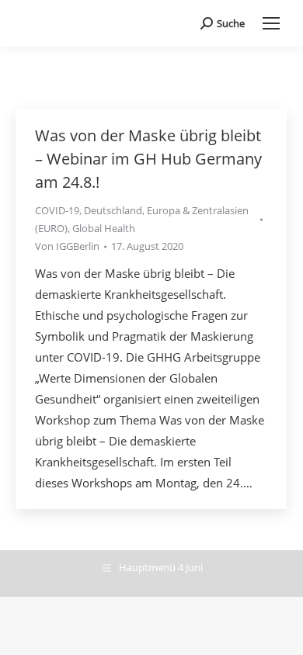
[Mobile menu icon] (271, 23)
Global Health (103, 228)
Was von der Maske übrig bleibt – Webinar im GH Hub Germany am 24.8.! (148, 158)
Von (67, 246)
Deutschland (113, 210)
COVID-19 (57, 210)
